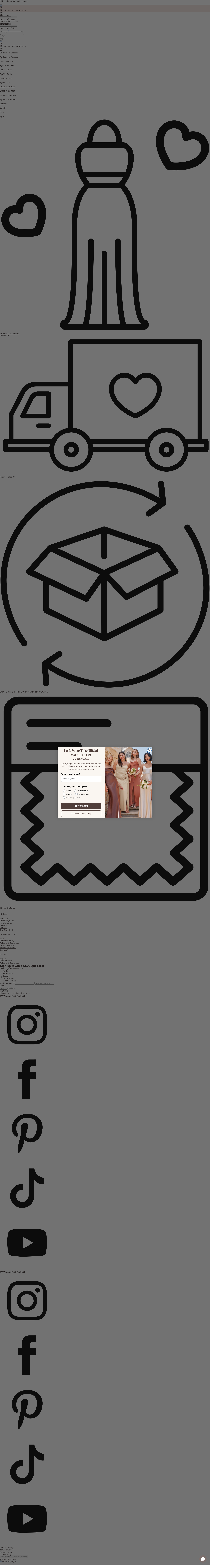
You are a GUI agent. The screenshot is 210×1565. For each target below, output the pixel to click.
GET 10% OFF (81, 805)
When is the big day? (70, 774)
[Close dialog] (149, 750)
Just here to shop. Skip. (81, 814)
